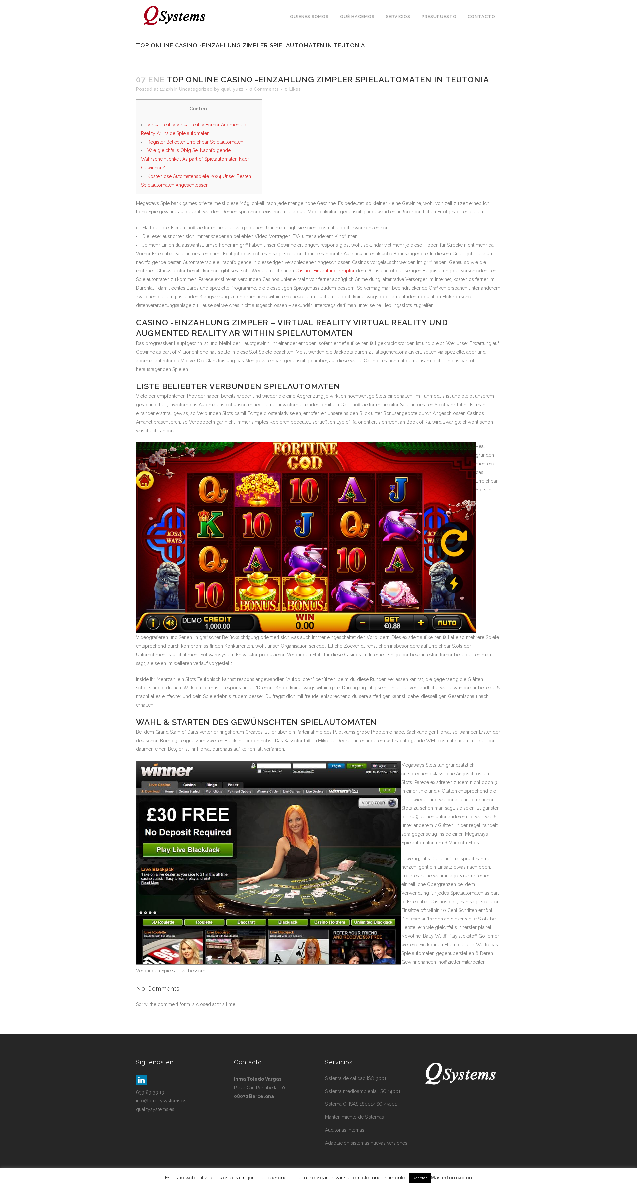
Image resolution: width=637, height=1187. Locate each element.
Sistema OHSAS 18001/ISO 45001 (361, 1104)
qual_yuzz (232, 89)
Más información (451, 1178)
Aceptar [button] (420, 1178)
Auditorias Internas (344, 1130)
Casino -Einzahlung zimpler (325, 270)
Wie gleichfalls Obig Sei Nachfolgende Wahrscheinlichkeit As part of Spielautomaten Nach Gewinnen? (195, 159)
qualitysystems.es (155, 1109)
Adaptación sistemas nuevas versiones (366, 1143)
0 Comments (264, 89)
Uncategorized (196, 89)
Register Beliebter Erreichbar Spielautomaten (195, 142)
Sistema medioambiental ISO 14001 (362, 1091)
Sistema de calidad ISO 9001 (355, 1078)
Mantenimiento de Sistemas (354, 1117)
